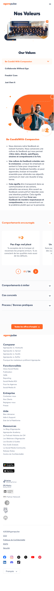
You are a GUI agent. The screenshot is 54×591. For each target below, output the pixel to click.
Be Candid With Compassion (18, 61)
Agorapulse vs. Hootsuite (13, 348)
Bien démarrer (9, 414)
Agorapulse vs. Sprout (12, 351)
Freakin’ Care (11, 75)
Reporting (7, 378)
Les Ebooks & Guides (11, 441)
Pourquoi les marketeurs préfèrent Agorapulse (21, 360)
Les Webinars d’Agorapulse (14, 438)
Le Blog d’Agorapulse (11, 429)
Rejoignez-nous (9, 402)
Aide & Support (9, 417)
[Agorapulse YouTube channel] (32, 558)
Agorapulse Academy (11, 432)
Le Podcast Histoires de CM (14, 435)
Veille (5, 375)
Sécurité (6, 548)
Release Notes (9, 451)
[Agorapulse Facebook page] (4, 558)
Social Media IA (9, 387)
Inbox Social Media (10, 369)
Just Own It (10, 82)
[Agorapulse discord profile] (11, 563)
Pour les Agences (10, 384)
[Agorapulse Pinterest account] (39, 558)
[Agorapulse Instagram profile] (11, 558)
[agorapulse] (8, 3)
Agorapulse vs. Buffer (11, 357)
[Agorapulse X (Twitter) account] (25, 558)
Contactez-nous (9, 396)
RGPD (5, 544)
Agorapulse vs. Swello (11, 354)
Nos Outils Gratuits (10, 445)
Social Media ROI (10, 381)
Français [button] (10, 571)
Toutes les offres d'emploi (25, 326)
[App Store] (8, 471)
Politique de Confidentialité (14, 540)
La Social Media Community (14, 448)
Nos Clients (7, 399)
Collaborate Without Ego (17, 68)
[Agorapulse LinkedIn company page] (4, 563)
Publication (7, 372)
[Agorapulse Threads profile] (18, 558)
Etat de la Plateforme (11, 420)
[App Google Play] (8, 465)
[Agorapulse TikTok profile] (18, 563)
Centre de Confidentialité (13, 454)
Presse (5, 405)
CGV (5, 536)
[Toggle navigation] (51, 4)
